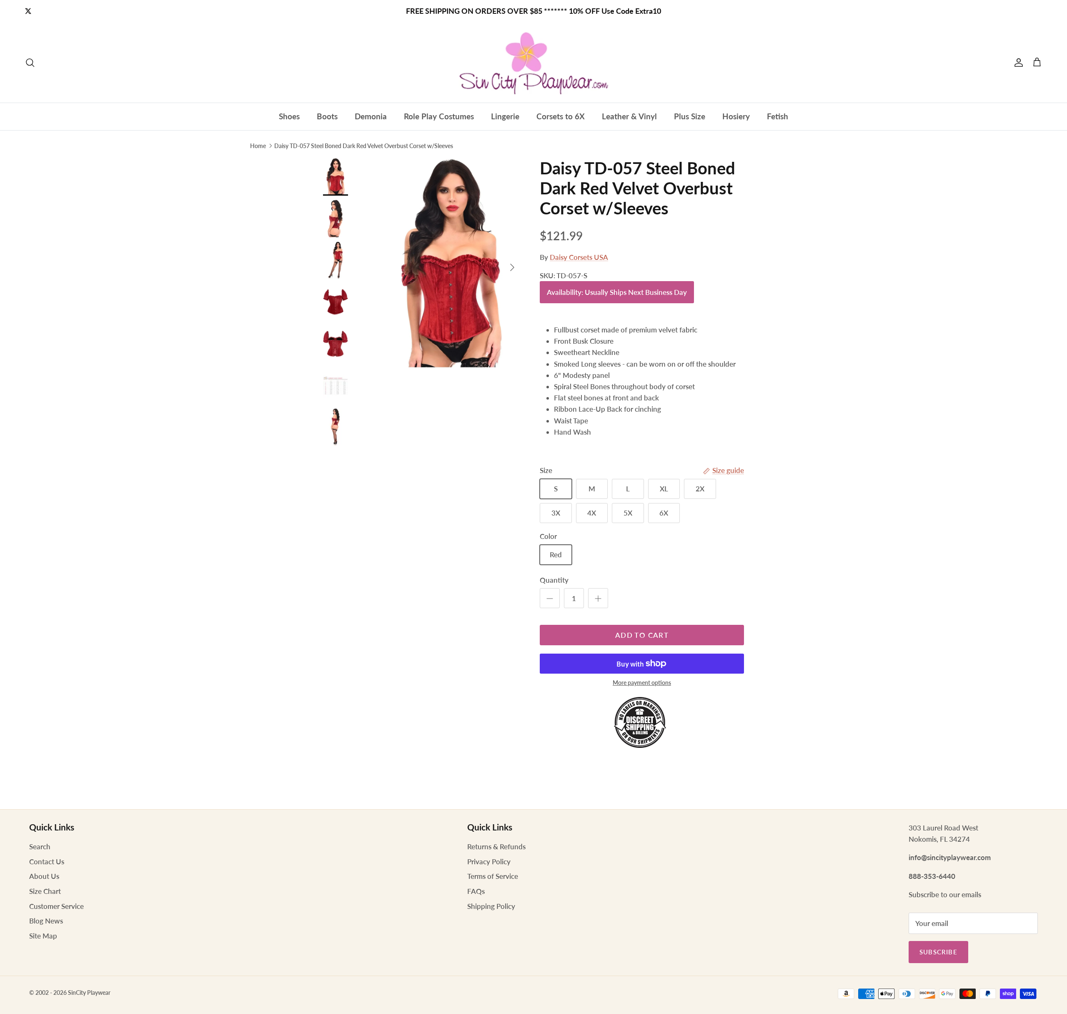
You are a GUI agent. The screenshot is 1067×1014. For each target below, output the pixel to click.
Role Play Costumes (439, 116)
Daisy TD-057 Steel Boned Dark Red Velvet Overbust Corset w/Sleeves (363, 145)
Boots (327, 116)
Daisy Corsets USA (579, 257)
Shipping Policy (491, 906)
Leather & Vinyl (629, 116)
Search (39, 846)
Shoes (289, 116)
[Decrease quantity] (550, 598)
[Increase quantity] (598, 598)
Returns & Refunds (496, 846)
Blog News (46, 920)
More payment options (642, 682)
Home (258, 145)
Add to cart (642, 635)
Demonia (371, 116)
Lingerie (505, 116)
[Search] (30, 63)
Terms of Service (492, 876)
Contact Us (46, 861)
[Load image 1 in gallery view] (451, 263)
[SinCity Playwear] (533, 62)
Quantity (554, 580)
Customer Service (56, 906)
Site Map (43, 935)
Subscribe (938, 952)
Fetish (777, 116)
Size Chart (45, 891)
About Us (44, 876)
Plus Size (689, 116)
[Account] (1017, 63)
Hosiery (736, 116)
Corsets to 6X (560, 116)
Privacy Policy (489, 861)
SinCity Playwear (89, 992)
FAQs (476, 891)
